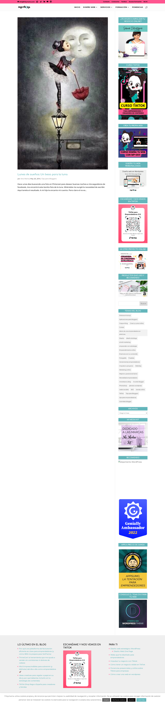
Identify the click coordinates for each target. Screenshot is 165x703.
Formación (121, 7)
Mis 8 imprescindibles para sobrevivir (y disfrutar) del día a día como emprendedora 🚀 (37, 669)
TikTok (121, 393)
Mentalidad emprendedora (128, 378)
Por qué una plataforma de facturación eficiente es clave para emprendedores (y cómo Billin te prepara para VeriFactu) (36, 651)
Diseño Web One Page (123, 651)
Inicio (77, 7)
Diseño (121, 338)
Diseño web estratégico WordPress (125, 649)
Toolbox (124, 1)
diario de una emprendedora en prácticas (130, 332)
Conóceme (115, 1)
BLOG (145, 1)
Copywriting (123, 323)
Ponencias (137, 7)
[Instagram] (51, 1)
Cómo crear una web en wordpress (125, 674)
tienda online (140, 389)
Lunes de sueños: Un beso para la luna (43, 174)
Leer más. (141, 700)
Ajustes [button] (131, 700)
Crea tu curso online (137, 323)
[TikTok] (41, 1)
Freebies (131, 358)
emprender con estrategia (128, 346)
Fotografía (122, 358)
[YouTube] (47, 1)
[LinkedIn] (44, 1)
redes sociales (124, 389)
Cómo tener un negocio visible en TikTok (127, 664)
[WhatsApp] (37, 1)
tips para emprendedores (127, 397)
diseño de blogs (131, 338)
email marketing (124, 342)
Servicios (105, 7)
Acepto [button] (106, 700)
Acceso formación (135, 1)
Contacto (106, 1)
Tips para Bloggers (49, 179)
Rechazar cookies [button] (118, 700)
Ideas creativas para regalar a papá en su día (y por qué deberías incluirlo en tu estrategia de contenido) (36, 678)
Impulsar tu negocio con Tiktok (123, 661)
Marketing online (125, 370)
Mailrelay (138, 366)
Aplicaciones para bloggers (128, 319)
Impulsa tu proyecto (126, 366)
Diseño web (89, 7)
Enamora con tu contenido (128, 354)
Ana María (25, 179)
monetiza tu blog (125, 382)
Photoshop (123, 385)
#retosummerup (125, 315)
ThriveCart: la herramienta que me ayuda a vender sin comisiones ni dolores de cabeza (37, 660)
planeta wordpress (135, 385)
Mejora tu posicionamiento (128, 374)
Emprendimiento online (127, 350)
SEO (132, 389)
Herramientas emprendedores (129, 362)
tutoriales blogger (125, 401)
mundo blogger (138, 382)
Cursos (121, 327)
